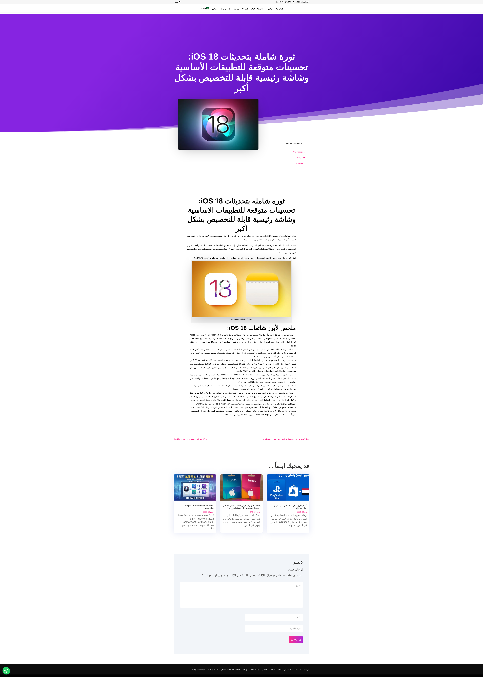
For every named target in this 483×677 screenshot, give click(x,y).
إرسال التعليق (296, 640)
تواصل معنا (225, 9)
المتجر (270, 9)
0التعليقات (301, 157)
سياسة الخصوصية (198, 669)
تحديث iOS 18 (272, 236)
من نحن (236, 9)
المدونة (245, 9)
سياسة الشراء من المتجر (230, 669)
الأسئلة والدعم (257, 9)
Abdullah (299, 143)
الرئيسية (279, 9)
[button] (6, 670)
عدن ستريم (288, 669)
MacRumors (271, 258)
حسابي (215, 9)
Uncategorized (299, 152)
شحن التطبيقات (275, 669)
